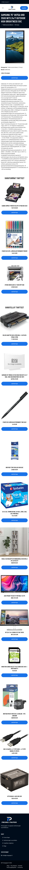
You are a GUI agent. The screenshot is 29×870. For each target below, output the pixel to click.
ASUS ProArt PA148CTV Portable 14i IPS (14, 596)
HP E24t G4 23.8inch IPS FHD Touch (14, 632)
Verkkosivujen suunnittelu (10, 840)
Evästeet (20, 865)
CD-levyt (17, 25)
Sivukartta (20, 867)
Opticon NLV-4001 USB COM (14, 796)
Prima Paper (7, 837)
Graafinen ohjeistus (8, 843)
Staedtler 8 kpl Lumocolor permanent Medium (14, 251)
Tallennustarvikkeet (7, 25)
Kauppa (24, 8)
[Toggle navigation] (3, 8)
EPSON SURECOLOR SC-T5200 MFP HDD (14, 285)
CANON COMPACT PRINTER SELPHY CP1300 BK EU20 (14, 206)
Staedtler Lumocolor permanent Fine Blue (14, 422)
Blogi (5, 846)
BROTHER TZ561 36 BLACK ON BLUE (14, 467)
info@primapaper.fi (5, 2)
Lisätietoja (14, 78)
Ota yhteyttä (14, 865)
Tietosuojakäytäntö (11, 867)
